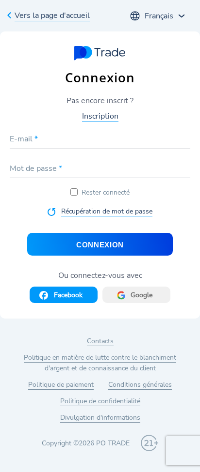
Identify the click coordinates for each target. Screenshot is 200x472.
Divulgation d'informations (100, 417)
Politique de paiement (61, 384)
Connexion (100, 245)
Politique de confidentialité (100, 401)
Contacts (100, 341)
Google (141, 295)
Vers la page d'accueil (52, 15)
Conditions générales (140, 384)
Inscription (100, 116)
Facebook (68, 295)
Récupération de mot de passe (106, 211)
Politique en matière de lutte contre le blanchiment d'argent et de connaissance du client (100, 363)
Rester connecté (106, 192)
